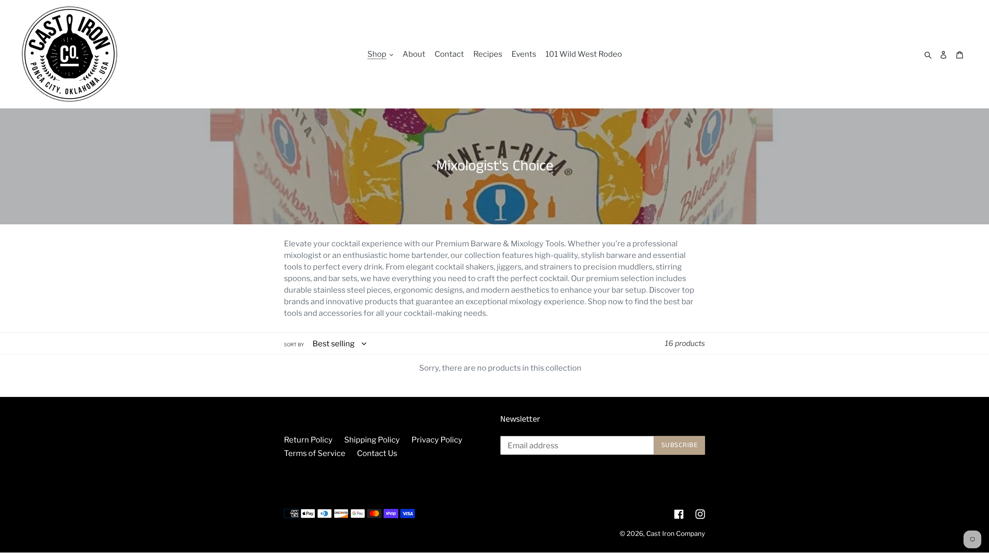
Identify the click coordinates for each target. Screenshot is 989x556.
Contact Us (377, 453)
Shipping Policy (372, 439)
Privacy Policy (436, 439)
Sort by (294, 345)
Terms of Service (314, 453)
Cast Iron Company (675, 533)
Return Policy (308, 439)
